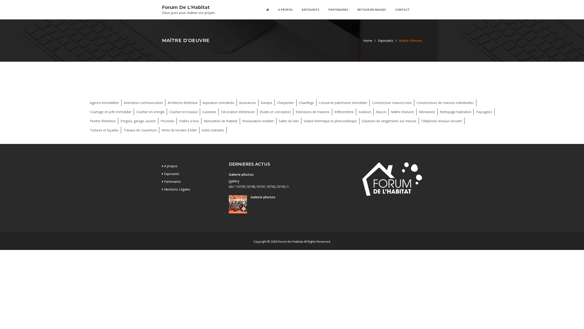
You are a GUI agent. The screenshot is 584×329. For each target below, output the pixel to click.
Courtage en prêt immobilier (110, 112)
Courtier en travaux (183, 112)
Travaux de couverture (140, 130)
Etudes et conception (275, 112)
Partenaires (338, 10)
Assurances (247, 103)
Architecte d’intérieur (183, 103)
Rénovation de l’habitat (220, 121)
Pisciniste (167, 121)
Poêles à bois (189, 121)
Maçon (381, 112)
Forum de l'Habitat (186, 7)
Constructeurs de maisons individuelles (445, 103)
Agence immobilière (104, 103)
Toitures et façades (104, 130)
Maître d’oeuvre (402, 112)
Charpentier (285, 103)
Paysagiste (484, 112)
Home (367, 40)
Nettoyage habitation (455, 112)
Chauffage (306, 103)
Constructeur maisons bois (392, 103)
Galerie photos (241, 174)
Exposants (310, 10)
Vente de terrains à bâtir (179, 130)
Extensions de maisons (313, 112)
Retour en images (371, 10)
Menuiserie (427, 112)
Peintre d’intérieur (103, 121)
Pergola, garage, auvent (138, 121)
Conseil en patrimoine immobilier (343, 103)
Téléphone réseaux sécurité (441, 121)
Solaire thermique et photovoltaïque (330, 121)
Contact (402, 10)
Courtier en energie (150, 112)
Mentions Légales (176, 189)
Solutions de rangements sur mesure (389, 121)
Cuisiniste (209, 112)
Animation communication (143, 103)
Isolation (364, 112)
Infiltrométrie (344, 112)
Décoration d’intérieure (238, 112)
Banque (266, 103)
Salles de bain (289, 121)
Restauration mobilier (258, 121)
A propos (285, 10)
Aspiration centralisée (218, 103)
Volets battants (213, 130)
